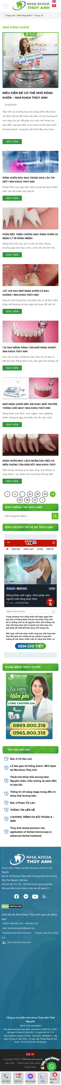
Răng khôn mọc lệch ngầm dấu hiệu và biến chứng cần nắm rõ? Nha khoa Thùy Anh (29, 463)
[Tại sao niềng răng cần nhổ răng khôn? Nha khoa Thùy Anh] (30, 332)
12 (37, 494)
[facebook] (16, 896)
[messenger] (26, 896)
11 (30, 494)
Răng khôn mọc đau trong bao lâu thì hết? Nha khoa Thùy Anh (29, 179)
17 (34, 499)
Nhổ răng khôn (24, 15)
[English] (28, 1054)
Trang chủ (10, 15)
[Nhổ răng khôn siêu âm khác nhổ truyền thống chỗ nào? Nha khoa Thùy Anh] (30, 388)
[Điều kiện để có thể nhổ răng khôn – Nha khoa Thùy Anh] (30, 59)
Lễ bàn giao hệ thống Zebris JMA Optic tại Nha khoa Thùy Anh (33, 768)
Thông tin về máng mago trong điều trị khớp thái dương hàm (33, 793)
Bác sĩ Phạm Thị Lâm (22, 802)
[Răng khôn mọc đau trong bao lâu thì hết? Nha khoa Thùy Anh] (30, 162)
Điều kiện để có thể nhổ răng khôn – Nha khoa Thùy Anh (28, 95)
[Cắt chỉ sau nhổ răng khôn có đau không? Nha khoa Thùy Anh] (30, 275)
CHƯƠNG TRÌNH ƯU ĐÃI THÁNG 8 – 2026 (32, 819)
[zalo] (44, 896)
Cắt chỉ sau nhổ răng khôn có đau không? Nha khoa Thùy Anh (26, 293)
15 (19, 499)
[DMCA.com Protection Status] (12, 905)
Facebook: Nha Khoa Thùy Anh (17, 933)
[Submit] (55, 516)
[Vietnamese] (54, 5)
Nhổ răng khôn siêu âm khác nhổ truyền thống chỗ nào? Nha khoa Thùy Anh (30, 406)
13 (45, 494)
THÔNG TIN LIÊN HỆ (22, 809)
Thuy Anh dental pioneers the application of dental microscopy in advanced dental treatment (31, 832)
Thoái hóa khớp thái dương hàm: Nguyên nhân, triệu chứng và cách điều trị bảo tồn (33, 780)
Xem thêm (12, 141)
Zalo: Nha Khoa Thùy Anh (19, 942)
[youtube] (35, 896)
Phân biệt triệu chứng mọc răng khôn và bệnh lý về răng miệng (30, 236)
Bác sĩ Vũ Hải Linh (21, 758)
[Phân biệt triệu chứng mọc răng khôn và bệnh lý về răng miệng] (30, 218)
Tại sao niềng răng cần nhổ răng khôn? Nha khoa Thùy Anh (29, 349)
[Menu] (5, 6)
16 (27, 499)
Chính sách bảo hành (28, 1063)
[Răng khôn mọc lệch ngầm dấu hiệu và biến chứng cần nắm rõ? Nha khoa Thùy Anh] (30, 445)
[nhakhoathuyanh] (30, 6)
